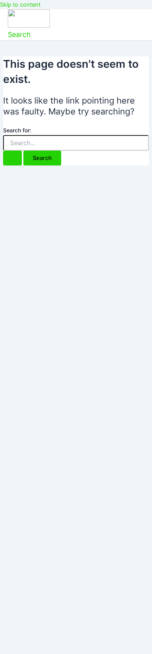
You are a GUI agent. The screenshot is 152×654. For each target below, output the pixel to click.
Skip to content (20, 4)
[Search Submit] (12, 158)
